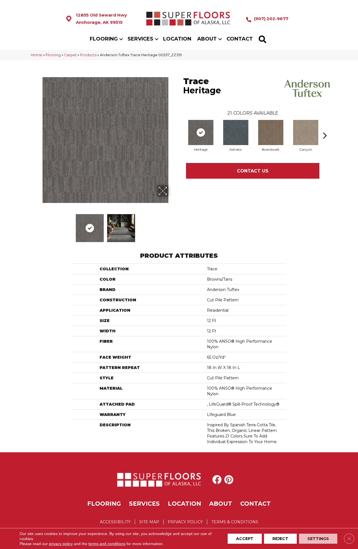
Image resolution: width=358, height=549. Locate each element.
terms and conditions (106, 543)
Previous (38, 225)
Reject (280, 538)
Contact (240, 39)
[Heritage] (201, 132)
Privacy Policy (185, 521)
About (207, 39)
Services (140, 39)
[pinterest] (228, 480)
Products (88, 55)
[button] (121, 39)
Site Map (149, 521)
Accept (244, 538)
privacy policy (61, 543)
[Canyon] (306, 132)
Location (177, 39)
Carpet (70, 55)
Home (36, 55)
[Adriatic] (236, 132)
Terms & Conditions (234, 521)
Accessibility (115, 521)
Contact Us (252, 171)
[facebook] (217, 480)
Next (172, 225)
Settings (318, 538)
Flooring (104, 39)
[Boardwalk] (271, 132)
